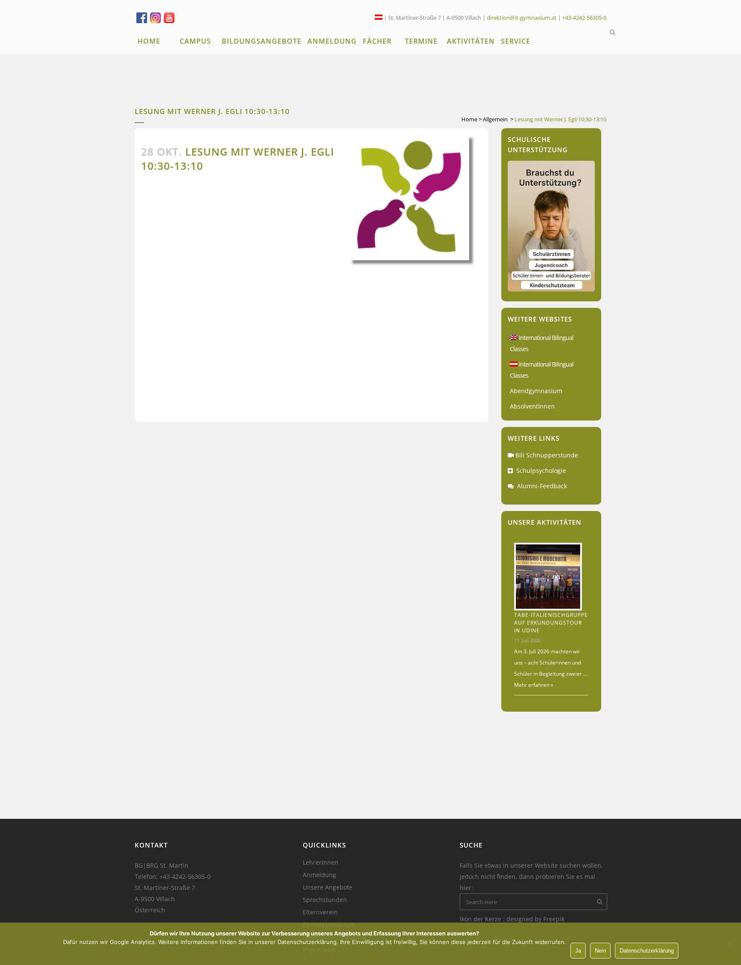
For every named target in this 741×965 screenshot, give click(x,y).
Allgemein (495, 119)
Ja (578, 950)
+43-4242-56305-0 (584, 17)
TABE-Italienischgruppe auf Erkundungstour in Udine (551, 622)
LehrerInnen (320, 862)
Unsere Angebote (327, 887)
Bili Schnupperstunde (546, 455)
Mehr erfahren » (533, 684)
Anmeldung (319, 875)
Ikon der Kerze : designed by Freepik (512, 919)
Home (469, 119)
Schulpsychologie (541, 470)
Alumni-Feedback (542, 486)
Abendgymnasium (536, 391)
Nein (600, 950)
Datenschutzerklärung (647, 950)
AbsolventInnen (532, 406)
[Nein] (730, 944)
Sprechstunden (325, 899)
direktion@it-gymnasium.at (522, 17)
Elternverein (320, 912)
